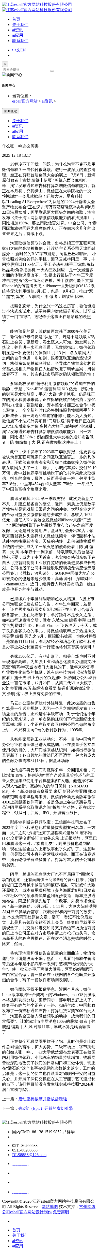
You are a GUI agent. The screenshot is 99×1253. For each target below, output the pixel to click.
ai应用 (17, 35)
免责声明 (61, 1212)
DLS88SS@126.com (29, 1155)
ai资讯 (17, 30)
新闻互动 (10, 111)
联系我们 (20, 40)
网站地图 (50, 1206)
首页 (16, 19)
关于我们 (20, 24)
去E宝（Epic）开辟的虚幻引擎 (45, 1108)
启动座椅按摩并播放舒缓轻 (42, 1099)
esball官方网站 (25, 101)
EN (23, 50)
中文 (16, 50)
